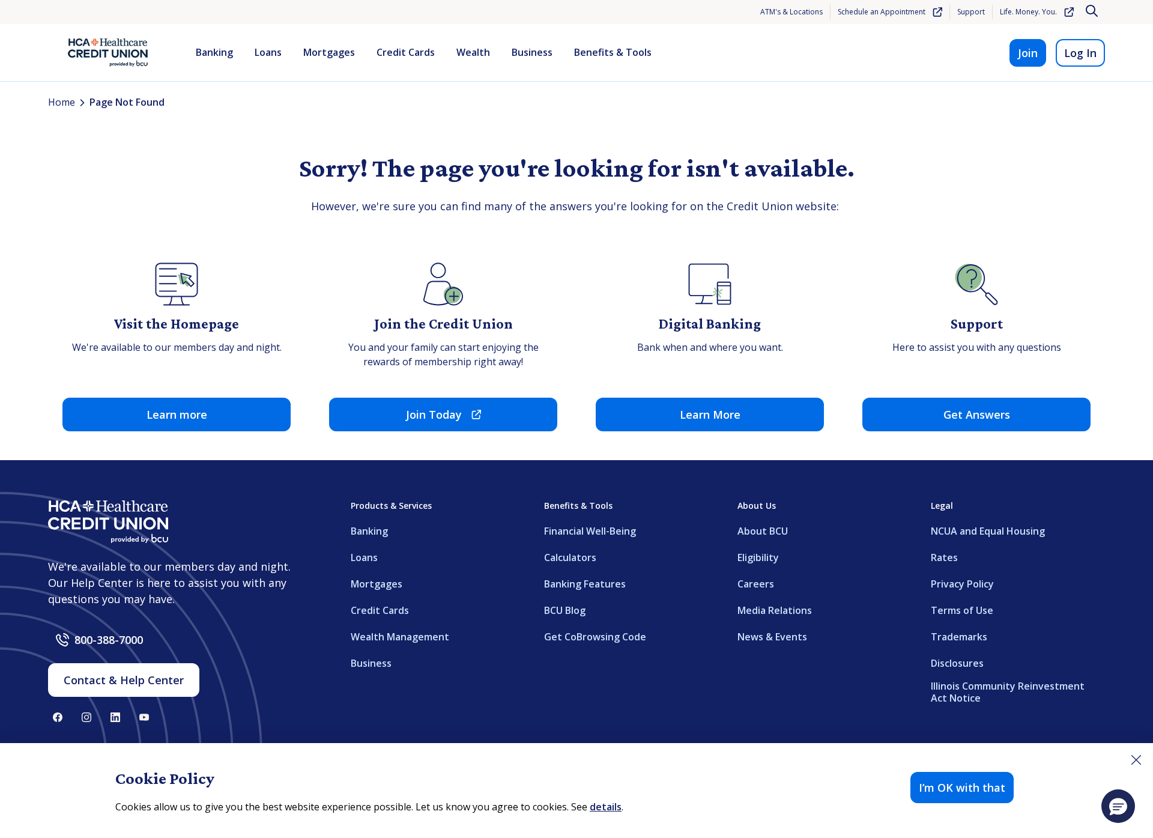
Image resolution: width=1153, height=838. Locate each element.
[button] (1118, 806)
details (606, 806)
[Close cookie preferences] (1136, 760)
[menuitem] (214, 53)
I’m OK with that (962, 787)
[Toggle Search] (1093, 12)
